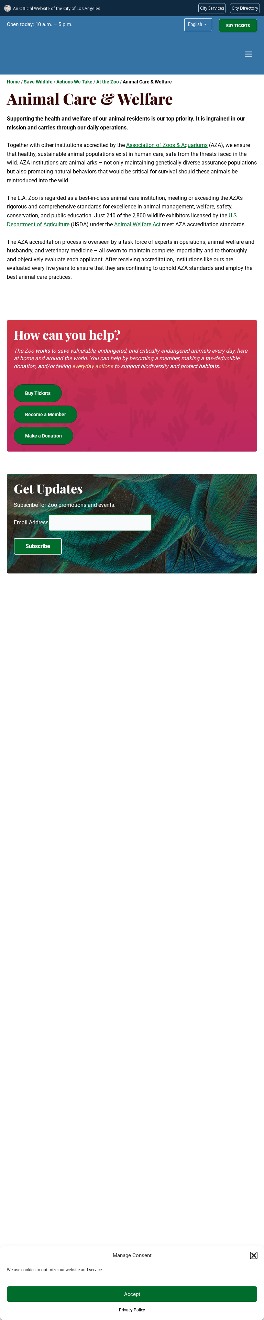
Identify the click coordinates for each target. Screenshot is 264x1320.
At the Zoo (107, 81)
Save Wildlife (38, 81)
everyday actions (92, 366)
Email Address (31, 522)
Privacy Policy (132, 1310)
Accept (132, 1294)
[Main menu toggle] (248, 54)
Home (13, 81)
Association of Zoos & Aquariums (167, 145)
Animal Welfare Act (137, 224)
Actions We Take (74, 81)
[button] (253, 1255)
